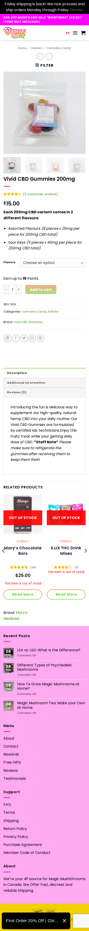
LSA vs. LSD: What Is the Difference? (48, 650)
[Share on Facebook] (16, 338)
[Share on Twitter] (24, 338)
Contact (10, 746)
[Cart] (83, 33)
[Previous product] (48, 56)
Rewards (11, 754)
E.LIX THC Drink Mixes (66, 550)
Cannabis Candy (58, 48)
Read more (22, 594)
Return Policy (15, 828)
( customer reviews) (40, 194)
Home (22, 48)
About (8, 738)
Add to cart (41, 289)
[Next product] (40, 56)
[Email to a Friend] (32, 338)
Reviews (10, 770)
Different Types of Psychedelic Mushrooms (44, 667)
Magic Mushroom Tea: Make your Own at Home (51, 705)
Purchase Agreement (22, 844)
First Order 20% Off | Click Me (32, 920)
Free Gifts (12, 762)
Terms (9, 812)
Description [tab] (17, 373)
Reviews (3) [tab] (16, 392)
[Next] (78, 112)
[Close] (64, 920)
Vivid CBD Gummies (28, 322)
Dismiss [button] (76, 10)
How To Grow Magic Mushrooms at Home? (48, 686)
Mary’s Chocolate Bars (23, 550)
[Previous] (11, 112)
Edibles (36, 48)
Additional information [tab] (26, 383)
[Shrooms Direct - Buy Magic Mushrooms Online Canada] (23, 32)
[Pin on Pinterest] (40, 338)
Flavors (9, 262)
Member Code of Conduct (26, 852)
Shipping (11, 820)
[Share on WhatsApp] (7, 338)
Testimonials (14, 778)
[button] (75, 32)
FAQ (7, 804)
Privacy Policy (15, 836)
